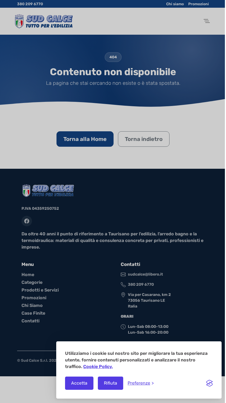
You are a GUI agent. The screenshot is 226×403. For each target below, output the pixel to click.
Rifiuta (110, 383)
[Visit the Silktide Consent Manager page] (209, 383)
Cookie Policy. (98, 366)
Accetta (79, 383)
